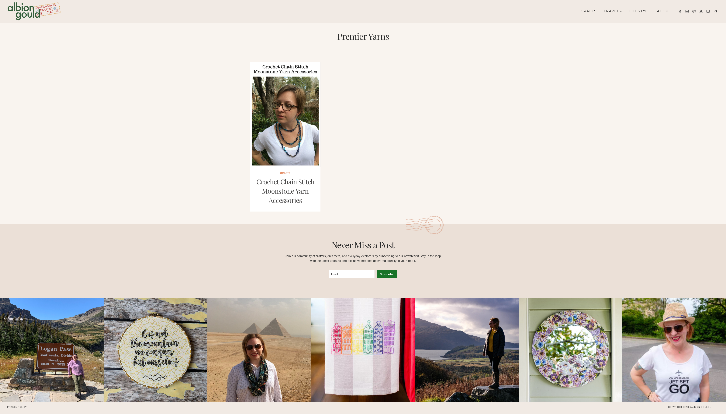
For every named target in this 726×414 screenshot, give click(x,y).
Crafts (589, 11)
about (664, 11)
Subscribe (386, 274)
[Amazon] (701, 11)
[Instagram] (687, 11)
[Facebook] (680, 11)
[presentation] (285, 114)
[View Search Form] (715, 11)
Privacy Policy (17, 407)
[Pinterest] (694, 11)
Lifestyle (639, 11)
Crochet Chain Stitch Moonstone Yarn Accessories (285, 191)
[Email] (708, 11)
